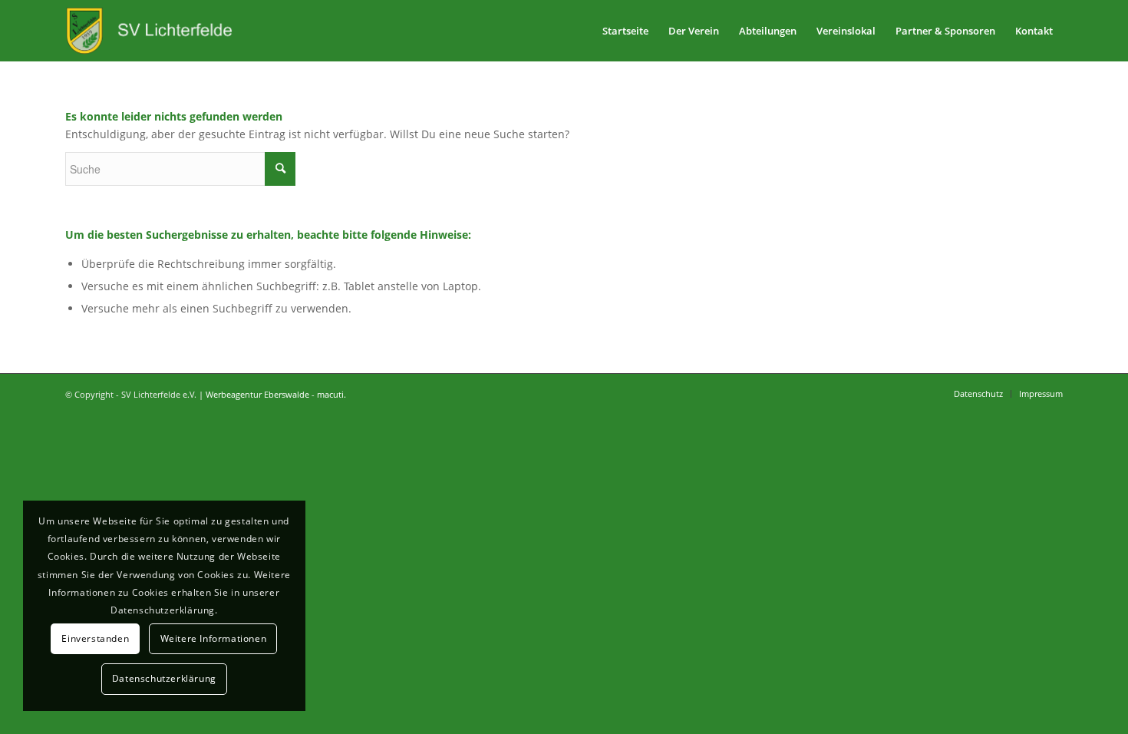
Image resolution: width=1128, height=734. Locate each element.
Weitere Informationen (213, 638)
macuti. (331, 394)
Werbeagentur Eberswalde (257, 394)
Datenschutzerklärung (164, 678)
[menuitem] (625, 30)
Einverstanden (95, 638)
